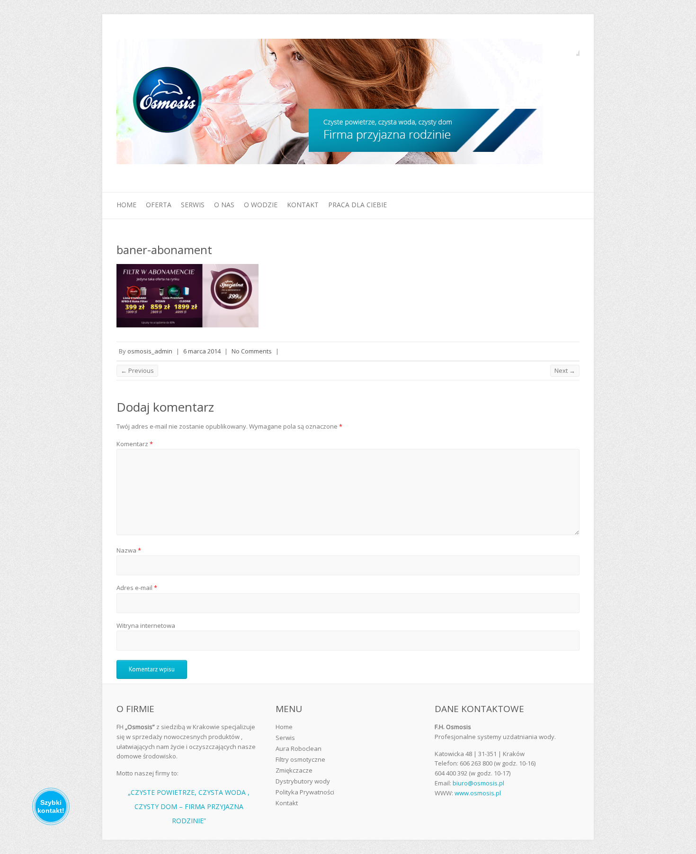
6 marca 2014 (202, 351)
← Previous (137, 370)
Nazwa (128, 550)
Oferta (158, 204)
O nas (224, 204)
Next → (564, 370)
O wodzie (260, 204)
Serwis (193, 204)
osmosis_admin (149, 351)
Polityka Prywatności (305, 792)
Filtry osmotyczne (300, 759)
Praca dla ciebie (357, 204)
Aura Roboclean (298, 748)
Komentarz (134, 444)
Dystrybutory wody (303, 781)
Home (126, 204)
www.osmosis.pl (478, 793)
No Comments (252, 351)
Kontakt (303, 204)
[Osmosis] (329, 103)
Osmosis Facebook (572, 49)
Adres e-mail (136, 587)
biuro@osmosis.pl (478, 783)
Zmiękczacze (294, 770)
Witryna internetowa (145, 625)
